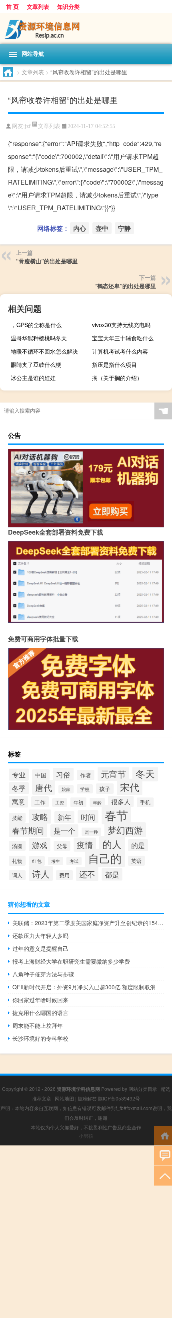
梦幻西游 (125, 830)
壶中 (102, 228)
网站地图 (64, 1098)
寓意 (18, 801)
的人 (112, 844)
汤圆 (17, 846)
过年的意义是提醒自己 (40, 948)
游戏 (39, 844)
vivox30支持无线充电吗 (121, 325)
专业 (19, 774)
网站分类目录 (142, 1088)
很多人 (120, 801)
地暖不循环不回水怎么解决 (44, 351)
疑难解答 (87, 1098)
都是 (112, 874)
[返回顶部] (163, 1175)
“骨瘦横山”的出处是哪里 (47, 261)
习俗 (63, 774)
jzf (28, 126)
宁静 (124, 228)
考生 (55, 861)
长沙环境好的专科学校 (40, 1038)
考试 (74, 861)
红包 (37, 860)
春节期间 (28, 830)
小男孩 (86, 1135)
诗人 (41, 873)
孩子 (104, 789)
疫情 (85, 844)
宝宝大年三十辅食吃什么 (123, 338)
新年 (64, 817)
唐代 (43, 787)
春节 (116, 814)
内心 (79, 228)
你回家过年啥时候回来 (40, 1000)
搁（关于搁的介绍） (117, 378)
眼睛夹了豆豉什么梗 (36, 364)
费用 (64, 875)
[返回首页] (163, 1135)
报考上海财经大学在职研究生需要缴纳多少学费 (71, 961)
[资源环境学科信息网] (86, 28)
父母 (62, 846)
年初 (78, 802)
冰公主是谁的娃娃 (33, 378)
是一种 (91, 832)
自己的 (105, 858)
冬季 (19, 788)
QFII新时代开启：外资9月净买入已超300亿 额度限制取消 (84, 987)
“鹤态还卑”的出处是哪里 (125, 286)
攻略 (40, 816)
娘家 (66, 789)
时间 (88, 817)
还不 (87, 874)
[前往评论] (163, 1155)
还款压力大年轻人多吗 (40, 936)
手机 (145, 802)
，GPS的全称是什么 (36, 325)
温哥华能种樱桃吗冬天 (39, 338)
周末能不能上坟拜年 (37, 1025)
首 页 (12, 6)
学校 (85, 788)
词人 (17, 875)
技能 (17, 818)
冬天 (145, 773)
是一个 (64, 831)
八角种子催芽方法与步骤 (43, 974)
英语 (136, 860)
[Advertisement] (86, 1231)
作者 (85, 775)
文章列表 (38, 6)
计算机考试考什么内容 (120, 351)
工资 (59, 802)
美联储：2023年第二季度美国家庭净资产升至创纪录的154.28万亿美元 (88, 923)
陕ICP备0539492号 (119, 1098)
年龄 (97, 802)
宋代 (129, 787)
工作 (40, 801)
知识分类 (68, 6)
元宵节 (113, 774)
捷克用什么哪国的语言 (40, 1013)
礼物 (17, 860)
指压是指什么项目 (114, 364)
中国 (40, 775)
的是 (138, 845)
